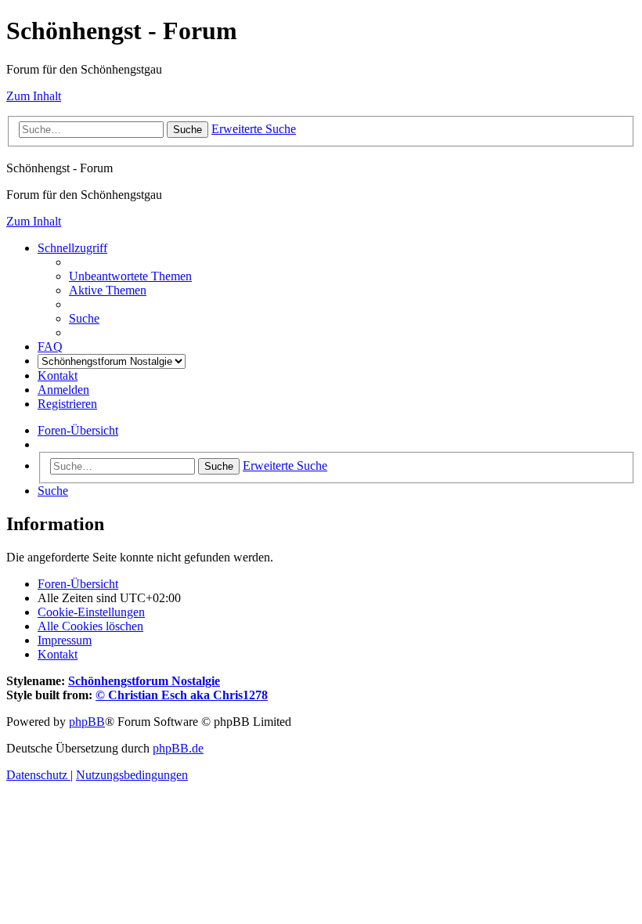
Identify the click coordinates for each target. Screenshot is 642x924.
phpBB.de (178, 748)
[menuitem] (130, 276)
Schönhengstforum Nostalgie (144, 681)
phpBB (87, 721)
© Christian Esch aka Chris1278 (182, 695)
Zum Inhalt (33, 96)
